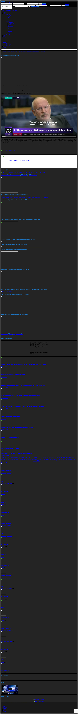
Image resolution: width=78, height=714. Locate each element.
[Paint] (3, 478)
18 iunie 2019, (3, 419)
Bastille (2, 515)
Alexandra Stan (34, 457)
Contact (4, 47)
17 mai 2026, (3, 377)
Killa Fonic (3, 494)
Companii (10, 24)
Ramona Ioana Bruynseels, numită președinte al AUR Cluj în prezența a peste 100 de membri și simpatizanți (23, 385)
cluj (55, 457)
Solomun (2, 504)
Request (4, 708)
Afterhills (3, 457)
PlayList (7, 39)
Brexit (2, 152)
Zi (3, 462)
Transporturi (10, 26)
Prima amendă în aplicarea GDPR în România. (10, 448)
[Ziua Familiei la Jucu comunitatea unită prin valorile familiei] (3, 371)
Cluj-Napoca (58, 457)
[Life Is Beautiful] (3, 489)
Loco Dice (9, 473)
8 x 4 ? (14, 6)
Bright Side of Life (5, 512)
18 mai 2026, (3, 366)
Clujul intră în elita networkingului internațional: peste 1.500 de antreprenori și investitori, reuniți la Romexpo (23, 364)
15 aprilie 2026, (4, 398)
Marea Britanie (13, 152)
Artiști (4, 42)
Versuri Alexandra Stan (47, 460)
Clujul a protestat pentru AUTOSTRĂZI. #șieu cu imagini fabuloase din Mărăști (17, 427)
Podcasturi (8, 38)
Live (4, 36)
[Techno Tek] (3, 499)
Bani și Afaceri (11, 23)
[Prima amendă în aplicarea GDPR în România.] (3, 445)
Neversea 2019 (54, 459)
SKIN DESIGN (23, 702)
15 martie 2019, (4, 429)
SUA (9, 33)
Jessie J (21, 459)
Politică (9, 17)
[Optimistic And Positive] (3, 467)
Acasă (4, 12)
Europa (9, 28)
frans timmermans (6, 152)
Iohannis (17, 459)
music (42, 459)
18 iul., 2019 (8, 150)
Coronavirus (64, 457)
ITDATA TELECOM (10, 702)
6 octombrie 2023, (4, 455)
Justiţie (9, 16)
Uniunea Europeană (19, 152)
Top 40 (4, 709)
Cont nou (7, 2)
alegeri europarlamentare (14, 457)
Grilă (4, 35)
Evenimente (8, 34)
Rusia (9, 32)
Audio (4, 37)
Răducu (4, 150)
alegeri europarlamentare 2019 (24, 457)
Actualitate (8, 14)
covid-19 (68, 457)
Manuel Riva (35, 459)
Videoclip (53, 460)
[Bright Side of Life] (3, 510)
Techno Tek (3, 502)
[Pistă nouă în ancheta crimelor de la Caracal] (3, 435)
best (45, 457)
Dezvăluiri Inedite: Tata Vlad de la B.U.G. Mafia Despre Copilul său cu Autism (16, 453)
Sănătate (9, 18)
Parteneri (5, 46)
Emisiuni (7, 41)
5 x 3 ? (48, 5)
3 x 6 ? (25, 3)
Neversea (46, 459)
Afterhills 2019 (8, 457)
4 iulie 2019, (3, 450)
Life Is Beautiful (4, 491)
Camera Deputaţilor (51, 457)
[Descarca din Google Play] (39, 699)
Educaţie (10, 15)
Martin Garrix (3, 473)
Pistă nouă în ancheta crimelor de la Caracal (10, 437)
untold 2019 (36, 461)
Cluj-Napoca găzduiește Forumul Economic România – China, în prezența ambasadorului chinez (20, 395)
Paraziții (69, 459)
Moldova (10, 31)
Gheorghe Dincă (13, 459)
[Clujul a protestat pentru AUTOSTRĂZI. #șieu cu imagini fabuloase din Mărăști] (3, 424)
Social (9, 20)
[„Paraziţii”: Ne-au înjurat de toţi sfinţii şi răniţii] (3, 414)
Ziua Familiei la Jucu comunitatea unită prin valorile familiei (13, 374)
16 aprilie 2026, (4, 387)
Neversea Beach (63, 459)
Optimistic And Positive (6, 470)
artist (41, 457)
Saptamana (6, 462)
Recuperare (11, 2)
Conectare (3, 2)
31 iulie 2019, (3, 440)
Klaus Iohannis (25, 459)
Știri (4, 13)
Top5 (2, 462)
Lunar (9, 462)
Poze (71, 459)
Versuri (7, 43)
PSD (74, 459)
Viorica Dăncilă (59, 460)
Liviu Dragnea (31, 459)
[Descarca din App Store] (39, 701)
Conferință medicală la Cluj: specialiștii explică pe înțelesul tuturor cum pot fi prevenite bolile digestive (22, 406)
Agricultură (10, 22)
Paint (2, 481)
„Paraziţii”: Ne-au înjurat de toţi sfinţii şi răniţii (10, 416)
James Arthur (9, 483)
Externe (7, 27)
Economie (8, 21)
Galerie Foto (8, 44)
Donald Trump (7, 459)
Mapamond (10, 29)
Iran (18, 459)
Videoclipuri (8, 45)
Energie (9, 25)
